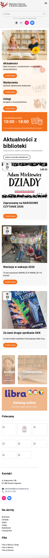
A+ (21, 23)
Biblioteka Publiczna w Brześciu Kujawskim (18, 5)
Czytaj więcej (10, 216)
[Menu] (45, 3)
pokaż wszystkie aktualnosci (16, 157)
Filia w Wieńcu (7, 547)
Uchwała (5, 520)
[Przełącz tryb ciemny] (16, 22)
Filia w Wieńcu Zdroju (10, 545)
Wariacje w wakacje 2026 (19, 267)
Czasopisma (7, 531)
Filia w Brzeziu (8, 550)
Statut (4, 522)
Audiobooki (6, 528)
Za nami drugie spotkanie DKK (22, 332)
